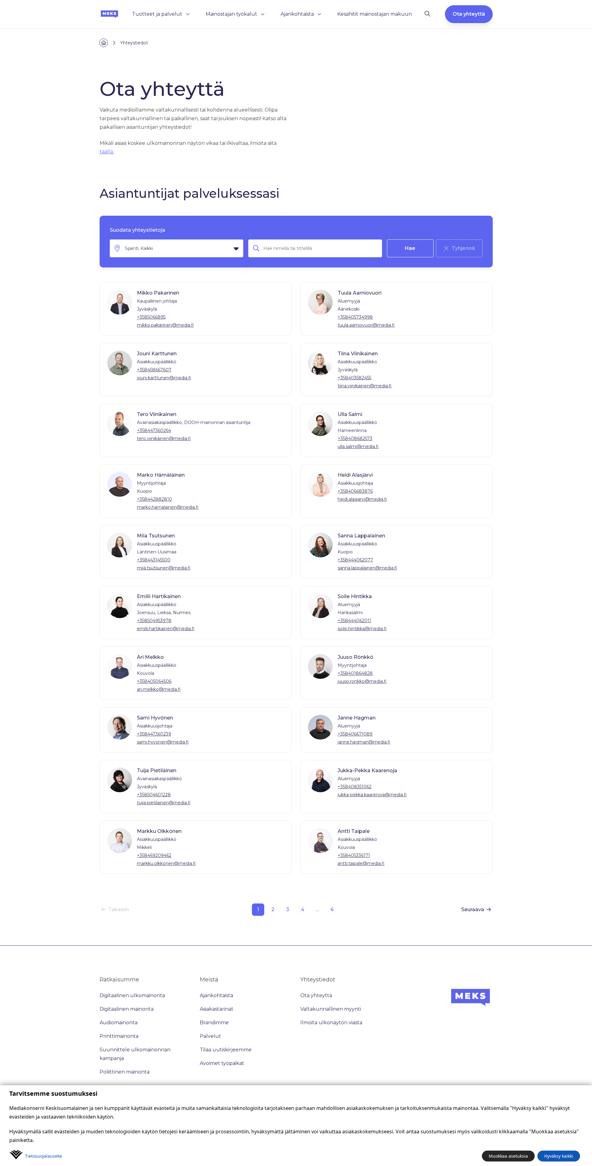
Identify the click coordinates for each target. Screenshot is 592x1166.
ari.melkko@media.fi (159, 689)
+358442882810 (154, 499)
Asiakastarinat (216, 1009)
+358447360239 (154, 734)
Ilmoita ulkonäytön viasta (331, 1022)
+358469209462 (154, 855)
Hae (410, 248)
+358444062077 (355, 560)
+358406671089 (355, 734)
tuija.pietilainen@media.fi (164, 802)
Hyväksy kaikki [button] (558, 1156)
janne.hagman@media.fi (364, 742)
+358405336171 (354, 855)
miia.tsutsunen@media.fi (164, 568)
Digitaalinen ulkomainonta (132, 995)
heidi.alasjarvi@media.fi (362, 499)
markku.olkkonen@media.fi (166, 863)
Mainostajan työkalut (231, 14)
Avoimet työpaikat (222, 1063)
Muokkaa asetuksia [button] (508, 1156)
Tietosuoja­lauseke (43, 1156)
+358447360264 (154, 430)
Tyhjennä (463, 248)
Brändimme (214, 1022)
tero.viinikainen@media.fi (164, 438)
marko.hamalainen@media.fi (168, 507)
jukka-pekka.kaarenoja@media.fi (372, 794)
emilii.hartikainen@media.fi (166, 628)
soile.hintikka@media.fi (362, 628)
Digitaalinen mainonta (127, 1009)
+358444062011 (354, 620)
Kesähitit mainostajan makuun (374, 14)
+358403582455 (354, 378)
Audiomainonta (119, 1022)
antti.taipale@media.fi (361, 863)
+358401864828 (355, 673)
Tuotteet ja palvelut (157, 14)
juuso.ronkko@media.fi (362, 681)
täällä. (107, 152)
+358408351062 (355, 786)
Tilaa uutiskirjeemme (226, 1050)
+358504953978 (154, 620)
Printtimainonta (119, 1036)
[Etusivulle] (109, 14)
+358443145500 (154, 560)
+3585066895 (151, 317)
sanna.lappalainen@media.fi (367, 568)
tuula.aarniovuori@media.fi (366, 325)
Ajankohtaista (297, 14)
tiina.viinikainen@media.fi (365, 386)
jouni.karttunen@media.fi (164, 378)
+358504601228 (154, 794)
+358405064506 (154, 681)
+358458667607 (154, 370)
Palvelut (210, 1036)
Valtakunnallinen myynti (330, 1009)
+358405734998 (355, 317)
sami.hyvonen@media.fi (163, 742)
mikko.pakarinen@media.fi (165, 325)
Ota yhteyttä (469, 14)
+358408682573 (355, 438)
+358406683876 (355, 491)
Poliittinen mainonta (125, 1072)
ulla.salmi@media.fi (358, 446)
